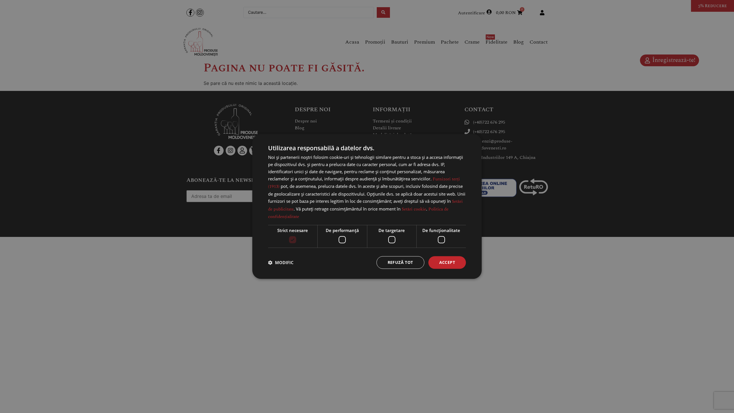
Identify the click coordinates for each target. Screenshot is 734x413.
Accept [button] (447, 262)
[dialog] (367, 206)
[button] (281, 262)
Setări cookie (414, 209)
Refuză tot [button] (400, 262)
